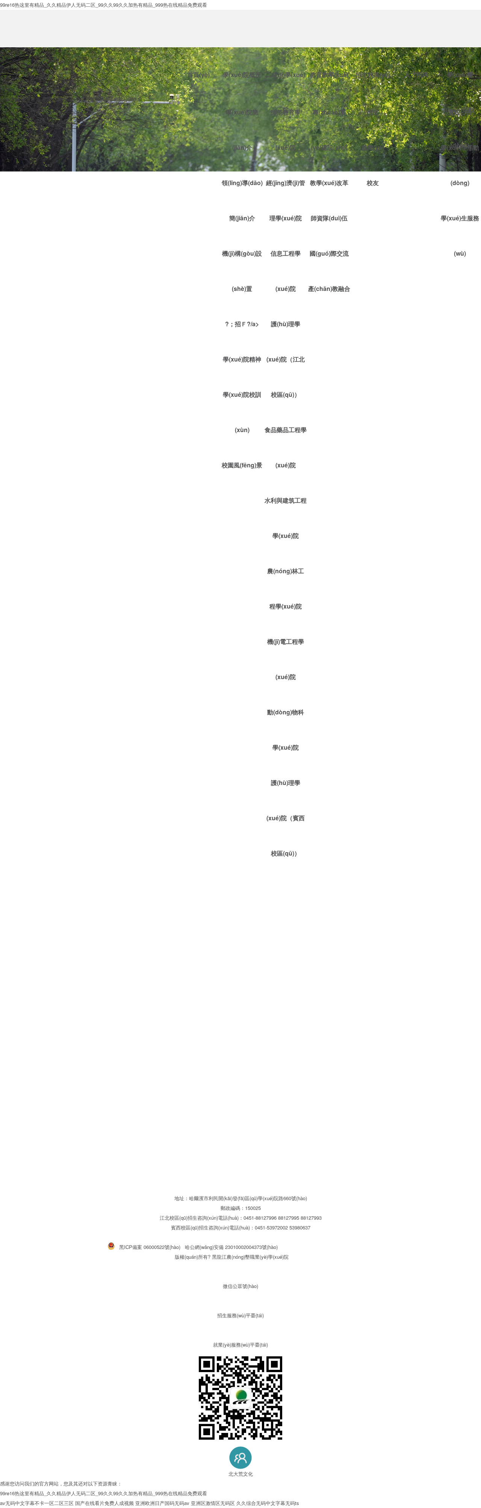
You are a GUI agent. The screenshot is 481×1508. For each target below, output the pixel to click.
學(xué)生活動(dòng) (460, 165)
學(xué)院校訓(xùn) (242, 412)
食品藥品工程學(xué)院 (286, 447)
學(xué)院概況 (242, 74)
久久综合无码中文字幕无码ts (267, 1502)
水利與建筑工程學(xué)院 (286, 518)
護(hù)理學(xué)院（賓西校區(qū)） (285, 817)
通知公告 (460, 37)
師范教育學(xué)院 (286, 55)
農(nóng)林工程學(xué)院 (285, 588)
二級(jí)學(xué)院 (285, 82)
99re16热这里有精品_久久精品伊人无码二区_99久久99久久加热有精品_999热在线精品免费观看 (103, 1493)
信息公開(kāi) (127, 99)
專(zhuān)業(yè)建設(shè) (329, 55)
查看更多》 (12, 874)
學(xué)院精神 (242, 359)
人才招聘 (416, 74)
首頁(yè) (198, 74)
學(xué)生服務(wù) (460, 236)
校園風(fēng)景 (242, 465)
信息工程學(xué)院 (286, 271)
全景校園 (31, 99)
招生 (373, 37)
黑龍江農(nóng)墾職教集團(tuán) (77, 99)
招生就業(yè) (372, 74)
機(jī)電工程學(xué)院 (285, 659)
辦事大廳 (10, 99)
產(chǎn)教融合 (329, 288)
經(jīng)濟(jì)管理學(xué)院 (285, 200)
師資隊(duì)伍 (329, 218)
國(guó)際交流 (329, 253)
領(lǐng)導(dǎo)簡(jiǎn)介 (242, 200)
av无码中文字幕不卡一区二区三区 (37, 1502)
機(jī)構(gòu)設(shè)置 (242, 271)
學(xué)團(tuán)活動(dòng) (460, 82)
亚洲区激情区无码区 (213, 1502)
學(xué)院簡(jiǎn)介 (242, 55)
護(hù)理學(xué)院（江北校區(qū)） (285, 359)
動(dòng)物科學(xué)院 (285, 730)
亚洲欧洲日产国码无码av (162, 1502)
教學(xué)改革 (329, 182)
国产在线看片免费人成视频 (104, 1502)
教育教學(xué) (329, 74)
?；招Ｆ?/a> (242, 323)
